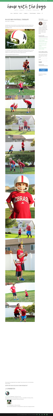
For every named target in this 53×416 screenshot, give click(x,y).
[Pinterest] (44, 1)
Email (40, 59)
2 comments (12, 21)
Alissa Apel (7, 396)
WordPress (34, 414)
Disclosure (38, 13)
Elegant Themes (24, 414)
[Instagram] (46, 1)
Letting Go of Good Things (43, 38)
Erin (7, 405)
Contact (20, 13)
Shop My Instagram (33, 13)
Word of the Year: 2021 (43, 43)
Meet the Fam (16, 13)
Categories (25, 13)
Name (40, 57)
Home (11, 13)
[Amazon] (43, 1)
